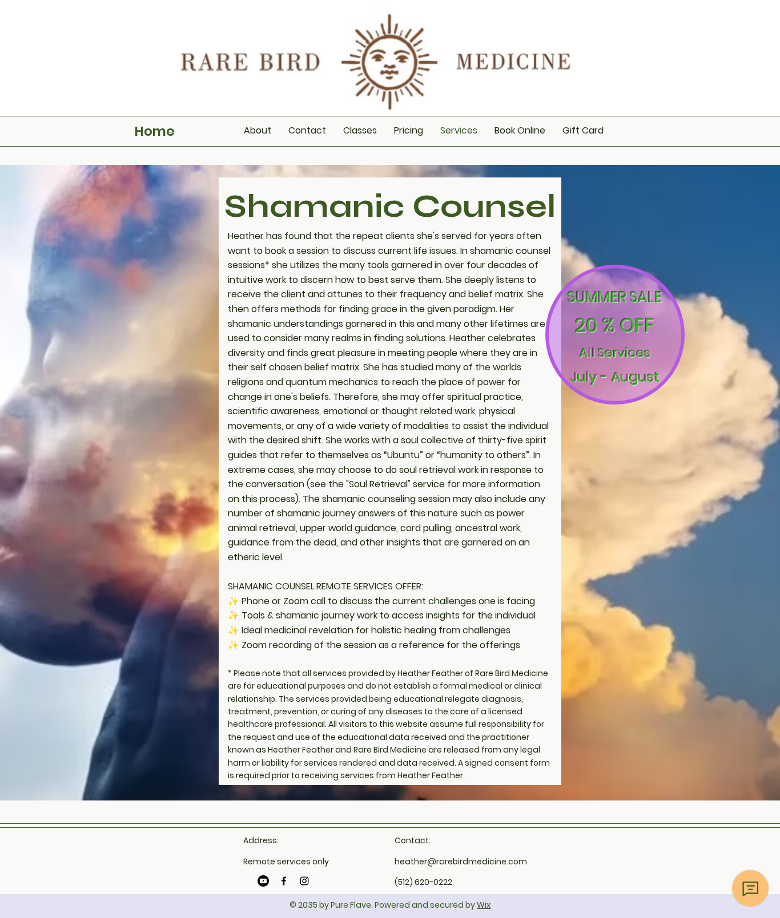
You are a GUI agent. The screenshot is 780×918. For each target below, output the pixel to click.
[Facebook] (284, 881)
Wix (483, 905)
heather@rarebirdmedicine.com (461, 861)
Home (155, 131)
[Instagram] (304, 881)
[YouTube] (263, 881)
